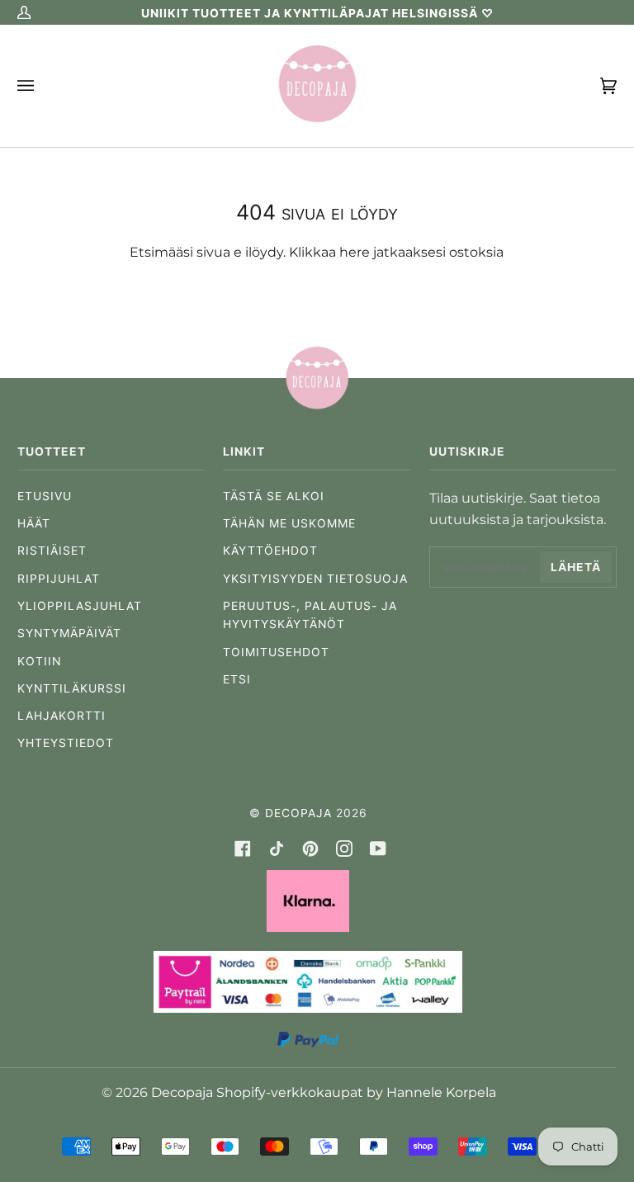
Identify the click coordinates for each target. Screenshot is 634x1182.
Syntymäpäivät (69, 633)
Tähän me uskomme (289, 523)
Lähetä (576, 567)
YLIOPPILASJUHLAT (79, 605)
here (354, 251)
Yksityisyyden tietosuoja (315, 578)
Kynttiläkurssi (71, 688)
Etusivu (44, 496)
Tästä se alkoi (273, 496)
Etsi (237, 679)
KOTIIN (39, 661)
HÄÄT (33, 523)
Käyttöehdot (270, 550)
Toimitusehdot (276, 652)
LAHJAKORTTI (61, 715)
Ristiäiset (52, 550)
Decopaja (298, 813)
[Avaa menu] (42, 86)
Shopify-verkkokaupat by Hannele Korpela (356, 1092)
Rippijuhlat (58, 578)
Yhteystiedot (65, 742)
